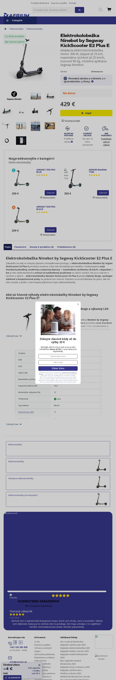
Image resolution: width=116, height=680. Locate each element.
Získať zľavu (58, 368)
